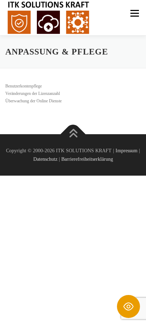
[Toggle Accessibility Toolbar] (128, 306)
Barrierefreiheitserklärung (87, 159)
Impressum (126, 150)
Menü (133, 13)
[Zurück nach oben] (73, 134)
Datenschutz (45, 159)
